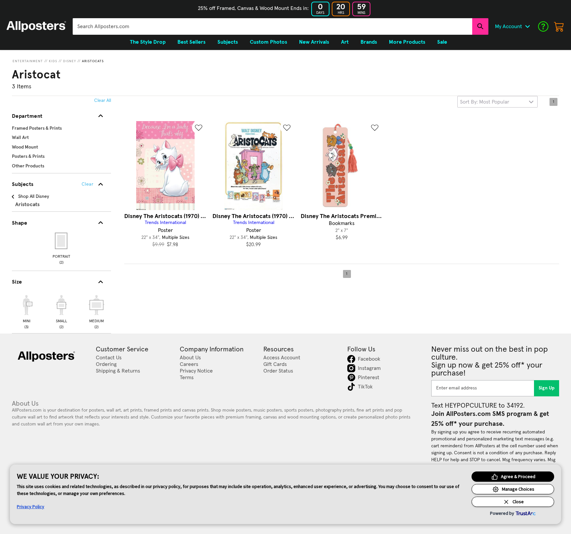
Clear (87, 184)
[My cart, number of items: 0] (559, 26)
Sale (442, 42)
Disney (69, 61)
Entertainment (28, 61)
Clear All (102, 100)
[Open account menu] (527, 26)
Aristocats (93, 61)
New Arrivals (314, 42)
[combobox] (272, 26)
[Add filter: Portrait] (61, 241)
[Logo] (36, 26)
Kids (53, 61)
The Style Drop (148, 42)
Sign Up (547, 388)
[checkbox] (26, 311)
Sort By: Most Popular (484, 102)
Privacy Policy (30, 507)
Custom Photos (268, 42)
